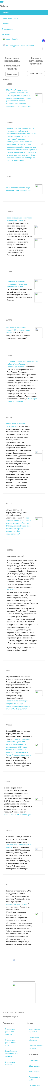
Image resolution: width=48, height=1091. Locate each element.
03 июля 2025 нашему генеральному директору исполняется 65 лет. (17, 284)
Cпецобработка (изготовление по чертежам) (11, 1054)
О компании (6, 29)
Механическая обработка (34, 1030)
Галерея (5, 23)
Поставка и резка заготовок (36, 1046)
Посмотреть (12, 74)
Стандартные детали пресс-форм (10, 1043)
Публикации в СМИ (34, 1078)
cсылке (10, 589)
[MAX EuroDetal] (43, 40)
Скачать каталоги (36, 73)
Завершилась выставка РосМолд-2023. (15, 424)
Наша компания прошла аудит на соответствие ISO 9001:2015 (18, 189)
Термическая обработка (34, 1038)
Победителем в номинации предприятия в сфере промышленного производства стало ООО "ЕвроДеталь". (18, 704)
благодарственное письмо (16, 904)
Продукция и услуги (10, 18)
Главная (5, 12)
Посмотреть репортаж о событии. (22, 400)
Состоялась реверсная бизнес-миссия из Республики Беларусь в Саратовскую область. (22, 364)
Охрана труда (34, 1085)
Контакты (5, 34)
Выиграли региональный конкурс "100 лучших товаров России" (18, 330)
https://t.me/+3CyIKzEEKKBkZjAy (17, 814)
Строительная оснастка (10, 1063)
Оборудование (34, 1066)
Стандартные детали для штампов (10, 1032)
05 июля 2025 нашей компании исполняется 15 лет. (19, 219)
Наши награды (34, 1071)
